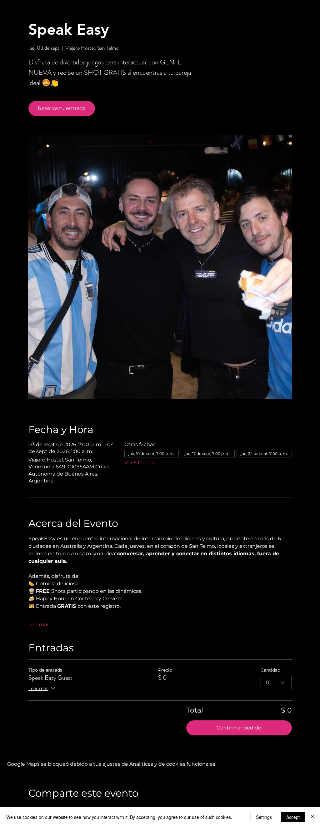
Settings (264, 817)
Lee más (38, 625)
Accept (293, 817)
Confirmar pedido (239, 728)
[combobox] (276, 682)
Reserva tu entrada (62, 108)
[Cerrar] (312, 817)
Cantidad (270, 670)
